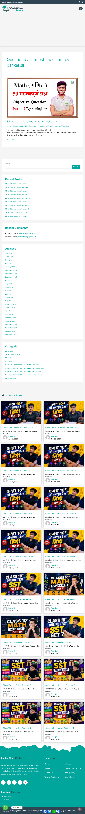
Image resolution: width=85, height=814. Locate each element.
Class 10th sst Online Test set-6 (17, 685)
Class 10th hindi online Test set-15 (17, 184)
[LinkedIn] (14, 782)
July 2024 (8, 294)
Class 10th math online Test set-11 (17, 216)
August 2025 (9, 280)
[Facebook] (72, 2)
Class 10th (9, 351)
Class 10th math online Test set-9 (60, 685)
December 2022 (11, 324)
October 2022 (10, 331)
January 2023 (10, 321)
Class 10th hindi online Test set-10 (17, 202)
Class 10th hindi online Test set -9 (17, 205)
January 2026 (10, 267)
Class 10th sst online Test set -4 (59, 728)
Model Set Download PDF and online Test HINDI (22, 365)
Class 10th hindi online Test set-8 (17, 209)
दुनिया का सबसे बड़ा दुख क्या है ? (26, 237)
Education (8, 361)
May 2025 (8, 290)
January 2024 (10, 307)
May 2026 (9, 260)
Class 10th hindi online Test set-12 (17, 194)
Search (7, 163)
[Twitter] (76, 2)
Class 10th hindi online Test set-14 (17, 187)
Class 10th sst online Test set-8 (16, 212)
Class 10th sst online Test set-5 (17, 728)
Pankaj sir (11, 436)
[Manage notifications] (80, 809)
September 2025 (11, 277)
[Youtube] (25, 782)
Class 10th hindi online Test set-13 (17, 191)
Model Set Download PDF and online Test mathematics (41, 126)
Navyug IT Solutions (66, 810)
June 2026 (9, 256)
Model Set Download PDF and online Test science (23, 371)
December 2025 (11, 270)
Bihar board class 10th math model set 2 (32, 121)
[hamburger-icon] (72, 8)
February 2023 (10, 318)
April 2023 (9, 311)
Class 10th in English (12, 354)
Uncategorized (10, 378)
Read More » (11, 140)
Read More (6, 434)
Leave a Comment (13, 126)
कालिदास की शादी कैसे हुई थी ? (27, 233)
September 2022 (11, 335)
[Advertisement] (42, 29)
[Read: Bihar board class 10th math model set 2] (42, 97)
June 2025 (9, 287)
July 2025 (8, 284)
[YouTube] (82, 2)
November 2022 (11, 328)
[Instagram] (79, 2)
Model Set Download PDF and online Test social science (25, 375)
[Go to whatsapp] (5, 807)
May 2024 (9, 301)
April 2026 (9, 263)
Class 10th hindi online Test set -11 (17, 198)
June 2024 (9, 297)
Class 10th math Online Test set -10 (18, 642)
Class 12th (9, 358)
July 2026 (8, 253)
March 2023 (9, 314)
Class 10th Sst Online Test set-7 (59, 642)
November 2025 (11, 273)
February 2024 (10, 304)
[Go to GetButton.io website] (5, 811)
